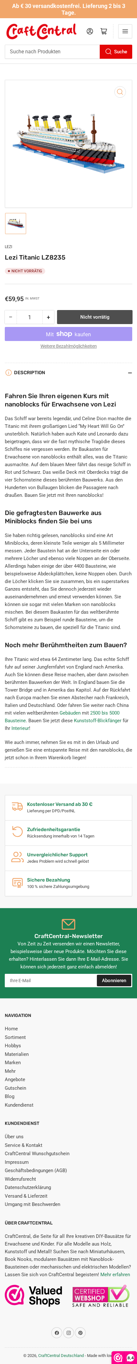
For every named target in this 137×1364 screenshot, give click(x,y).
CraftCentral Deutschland (61, 1355)
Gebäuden (70, 713)
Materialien (17, 1054)
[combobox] (68, 52)
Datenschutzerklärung (28, 1187)
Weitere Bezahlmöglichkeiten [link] (68, 346)
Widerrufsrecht (20, 1179)
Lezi (8, 247)
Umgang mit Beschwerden (32, 1204)
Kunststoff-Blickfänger (97, 721)
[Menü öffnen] (125, 31)
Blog (9, 1096)
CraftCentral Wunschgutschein (37, 1153)
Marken (13, 1062)
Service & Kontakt (23, 1145)
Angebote (15, 1079)
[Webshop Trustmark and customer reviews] (33, 1299)
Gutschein (15, 1088)
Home (11, 1029)
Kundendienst (19, 1105)
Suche (120, 52)
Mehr (10, 1071)
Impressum (17, 1162)
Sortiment (15, 1037)
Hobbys (13, 1046)
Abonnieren (114, 980)
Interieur (20, 728)
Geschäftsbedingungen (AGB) (36, 1170)
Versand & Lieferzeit (26, 1196)
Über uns (14, 1137)
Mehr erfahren (115, 1274)
